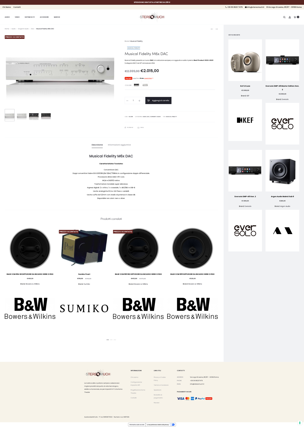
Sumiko (87, 284)
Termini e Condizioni (161, 385)
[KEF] (245, 120)
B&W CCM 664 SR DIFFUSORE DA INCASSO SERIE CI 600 (30, 274)
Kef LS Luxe (245, 86)
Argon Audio (285, 206)
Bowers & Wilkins (33, 284)
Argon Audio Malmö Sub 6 (282, 196)
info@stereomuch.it (255, 7)
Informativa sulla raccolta (136, 424)
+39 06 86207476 (196, 381)
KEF (248, 96)
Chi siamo (134, 377)
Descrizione (97, 144)
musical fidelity (171, 117)
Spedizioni (157, 390)
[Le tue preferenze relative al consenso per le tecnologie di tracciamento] (300, 423)
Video (17, 17)
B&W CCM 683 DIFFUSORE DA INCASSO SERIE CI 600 (192, 274)
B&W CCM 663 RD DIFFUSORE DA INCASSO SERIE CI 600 (138, 274)
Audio (7, 17)
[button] (107, 339)
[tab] (97, 145)
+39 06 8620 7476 (235, 7)
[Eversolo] (282, 124)
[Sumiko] (84, 308)
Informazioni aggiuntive (119, 144)
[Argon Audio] (282, 230)
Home (7, 29)
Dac (32, 29)
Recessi (156, 403)
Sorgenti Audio (23, 29)
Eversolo (285, 99)
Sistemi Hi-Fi (30, 17)
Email (142, 127)
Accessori (44, 17)
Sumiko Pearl (84, 274)
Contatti (17, 7)
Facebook (130, 127)
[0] (295, 17)
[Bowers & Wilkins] (30, 308)
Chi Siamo (6, 7)
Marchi (57, 17)
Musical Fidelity (136, 41)
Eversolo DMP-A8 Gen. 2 (245, 196)
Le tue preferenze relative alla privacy (158, 424)
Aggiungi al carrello (160, 100)
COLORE (128, 85)
